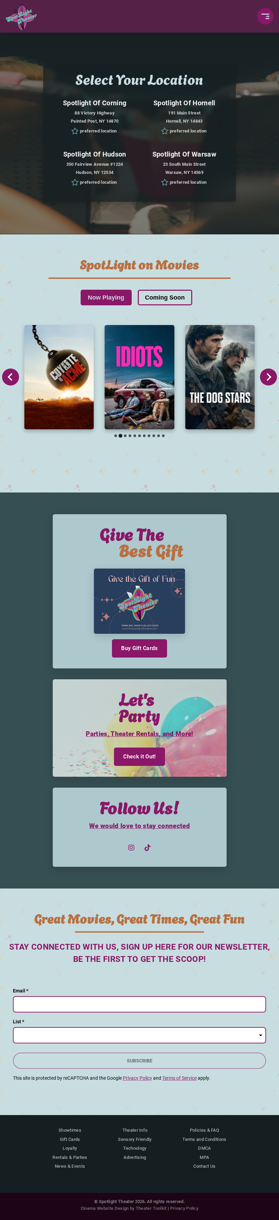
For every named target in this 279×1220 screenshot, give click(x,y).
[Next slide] (268, 377)
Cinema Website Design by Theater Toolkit (124, 1208)
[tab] (115, 435)
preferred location (98, 130)
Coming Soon (165, 297)
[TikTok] (147, 848)
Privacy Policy (184, 1208)
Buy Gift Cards (139, 648)
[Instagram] (131, 848)
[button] (265, 16)
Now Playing (106, 297)
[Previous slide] (10, 377)
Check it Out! (139, 756)
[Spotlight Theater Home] (21, 16)
